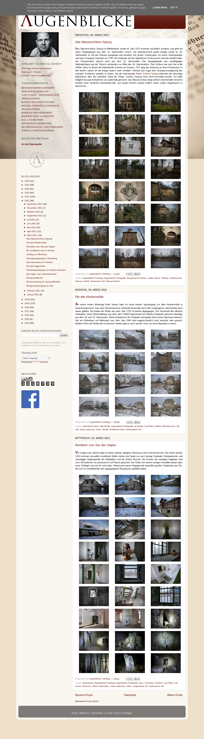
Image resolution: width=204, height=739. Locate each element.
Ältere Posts (175, 695)
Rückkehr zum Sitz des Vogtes (95, 445)
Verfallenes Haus (117, 429)
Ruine (157, 278)
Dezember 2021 (35, 204)
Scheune (86, 686)
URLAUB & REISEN (30, 109)
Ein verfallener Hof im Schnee (40, 250)
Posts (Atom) (93, 701)
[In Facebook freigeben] (136, 273)
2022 (27, 197)
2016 (27, 315)
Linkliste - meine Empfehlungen (36, 75)
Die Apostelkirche (34, 278)
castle (150, 278)
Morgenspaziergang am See (39, 286)
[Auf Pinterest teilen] (138, 273)
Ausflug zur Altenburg (36, 254)
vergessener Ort (140, 686)
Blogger (128, 713)
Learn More (160, 7)
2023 (27, 193)
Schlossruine (176, 278)
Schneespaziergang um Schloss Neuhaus (46, 270)
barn (141, 683)
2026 (27, 181)
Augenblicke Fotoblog (93, 278)
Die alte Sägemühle (35, 266)
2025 (27, 185)
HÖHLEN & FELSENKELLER (35, 91)
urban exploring (87, 429)
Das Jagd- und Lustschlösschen (41, 274)
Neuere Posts (84, 695)
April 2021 (32, 231)
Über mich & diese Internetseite (36, 68)
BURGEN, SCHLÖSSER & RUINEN (38, 102)
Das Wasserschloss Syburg (93, 42)
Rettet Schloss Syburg (147, 74)
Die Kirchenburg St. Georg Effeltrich (43, 282)
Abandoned (88, 683)
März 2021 (32, 235)
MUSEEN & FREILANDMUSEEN (36, 113)
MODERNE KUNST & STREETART (37, 116)
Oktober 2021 (34, 212)
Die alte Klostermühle (89, 296)
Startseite (130, 695)
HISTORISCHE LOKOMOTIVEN (36, 123)
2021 (27, 201)
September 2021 (35, 216)
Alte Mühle (105, 426)
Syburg (78, 281)
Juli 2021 (31, 220)
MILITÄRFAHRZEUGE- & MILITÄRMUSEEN (42, 127)
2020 (27, 299)
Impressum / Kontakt (31, 72)
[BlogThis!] (130, 273)
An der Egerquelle (31, 144)
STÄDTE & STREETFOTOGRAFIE (37, 131)
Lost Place (149, 426)
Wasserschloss (113, 281)
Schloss (164, 278)
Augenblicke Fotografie (115, 278)
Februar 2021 (34, 291)
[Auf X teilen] (133, 273)
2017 (27, 311)
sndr (110, 713)
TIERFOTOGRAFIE (30, 99)
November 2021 (35, 208)
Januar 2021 (33, 294)
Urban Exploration (100, 686)
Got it (174, 7)
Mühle (158, 426)
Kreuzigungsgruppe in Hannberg (41, 258)
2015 (27, 319)
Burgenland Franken (137, 278)
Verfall (86, 281)
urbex (98, 429)
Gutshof (158, 683)
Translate (43, 362)
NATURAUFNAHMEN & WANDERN (38, 88)
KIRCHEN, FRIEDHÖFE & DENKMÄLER (40, 106)
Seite (145, 323)
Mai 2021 (31, 227)
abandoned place (91, 426)
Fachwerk (149, 683)
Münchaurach (168, 426)
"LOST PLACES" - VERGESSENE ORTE (40, 95)
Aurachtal (138, 426)
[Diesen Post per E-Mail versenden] (127, 273)
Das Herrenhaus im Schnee (39, 262)
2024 (27, 189)
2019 (27, 303)
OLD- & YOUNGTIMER (32, 120)
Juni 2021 (32, 223)
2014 (27, 323)
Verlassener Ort (97, 281)
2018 (27, 307)
